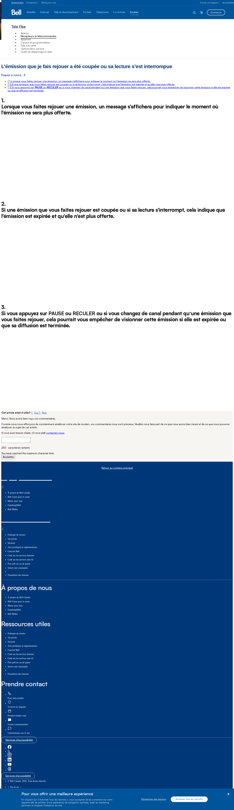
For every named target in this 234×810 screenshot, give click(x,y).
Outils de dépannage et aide (36, 51)
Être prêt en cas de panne (19, 564)
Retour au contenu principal (117, 467)
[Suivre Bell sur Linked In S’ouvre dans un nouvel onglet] (9, 761)
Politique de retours (16, 535)
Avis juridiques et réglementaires (22, 547)
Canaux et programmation (35, 42)
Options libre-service (32, 48)
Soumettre (8, 457)
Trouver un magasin (209, 2)
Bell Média (13, 509)
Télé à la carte (28, 45)
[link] (9, 694)
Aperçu (25, 33)
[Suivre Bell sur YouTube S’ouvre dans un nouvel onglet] (9, 765)
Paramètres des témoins (153, 799)
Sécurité (11, 543)
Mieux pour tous (49, 2)
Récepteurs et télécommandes (38, 36)
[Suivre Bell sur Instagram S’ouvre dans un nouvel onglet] (9, 756)
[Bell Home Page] (16, 12)
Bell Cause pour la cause (19, 497)
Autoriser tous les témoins (189, 799)
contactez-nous (55, 432)
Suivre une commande (18, 568)
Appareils (26, 39)
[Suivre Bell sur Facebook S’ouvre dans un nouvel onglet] (9, 748)
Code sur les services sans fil (20, 559)
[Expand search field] (194, 12)
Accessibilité (228, 2)
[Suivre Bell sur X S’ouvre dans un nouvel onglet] (9, 751)
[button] (80, 81)
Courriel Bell (13, 551)
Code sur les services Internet (21, 555)
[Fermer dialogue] (228, 794)
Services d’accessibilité (19, 740)
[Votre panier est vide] (201, 12)
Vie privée (12, 539)
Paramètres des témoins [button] (18, 575)
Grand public (17, 2)
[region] (117, 799)
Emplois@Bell (14, 505)
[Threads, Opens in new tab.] (9, 770)
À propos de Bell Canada (19, 493)
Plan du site (14, 787)
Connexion (216, 12)
